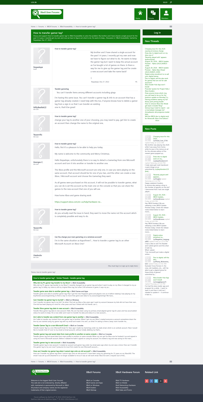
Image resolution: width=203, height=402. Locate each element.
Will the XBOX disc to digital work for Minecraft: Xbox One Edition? (157, 117)
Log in (157, 32)
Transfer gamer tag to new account (46, 342)
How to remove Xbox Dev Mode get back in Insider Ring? (156, 105)
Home (138, 18)
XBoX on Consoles (92, 380)
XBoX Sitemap (91, 390)
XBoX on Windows (92, 385)
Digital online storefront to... (158, 236)
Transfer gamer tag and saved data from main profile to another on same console (65, 334)
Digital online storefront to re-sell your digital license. (157, 75)
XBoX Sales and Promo (124, 390)
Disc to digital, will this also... (161, 258)
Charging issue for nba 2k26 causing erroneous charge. (155, 50)
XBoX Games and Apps (94, 383)
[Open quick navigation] (171, 26)
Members (164, 18)
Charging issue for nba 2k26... (161, 137)
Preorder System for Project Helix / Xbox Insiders (157, 90)
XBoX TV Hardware (122, 380)
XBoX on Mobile (121, 383)
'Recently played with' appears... (161, 175)
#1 (136, 82)
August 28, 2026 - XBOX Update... (159, 196)
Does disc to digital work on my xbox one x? (156, 54)
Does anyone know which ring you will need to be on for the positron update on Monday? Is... (157, 95)
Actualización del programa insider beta (157, 113)
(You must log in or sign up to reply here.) (123, 266)
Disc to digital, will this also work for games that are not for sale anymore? (156, 80)
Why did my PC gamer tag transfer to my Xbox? (51, 283)
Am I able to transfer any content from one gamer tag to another (58, 317)
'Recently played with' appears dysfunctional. (155, 58)
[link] (146, 171)
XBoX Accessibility (122, 38)
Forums (151, 18)
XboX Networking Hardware (126, 385)
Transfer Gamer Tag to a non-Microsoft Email (50, 325)
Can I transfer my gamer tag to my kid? (48, 300)
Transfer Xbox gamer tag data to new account (51, 308)
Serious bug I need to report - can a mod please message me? (157, 109)
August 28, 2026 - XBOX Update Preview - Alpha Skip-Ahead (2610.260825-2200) (157, 70)
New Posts (150, 128)
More (157, 120)
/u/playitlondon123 (162, 169)
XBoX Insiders (91, 387)
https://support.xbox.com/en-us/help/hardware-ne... (78, 201)
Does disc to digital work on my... (160, 157)
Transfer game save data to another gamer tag (51, 291)
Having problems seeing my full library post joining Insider (156, 100)
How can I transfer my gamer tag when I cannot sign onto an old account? (62, 351)
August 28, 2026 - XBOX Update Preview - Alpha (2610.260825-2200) (157, 63)
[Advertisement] (72, 65)
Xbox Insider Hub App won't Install (155, 85)
